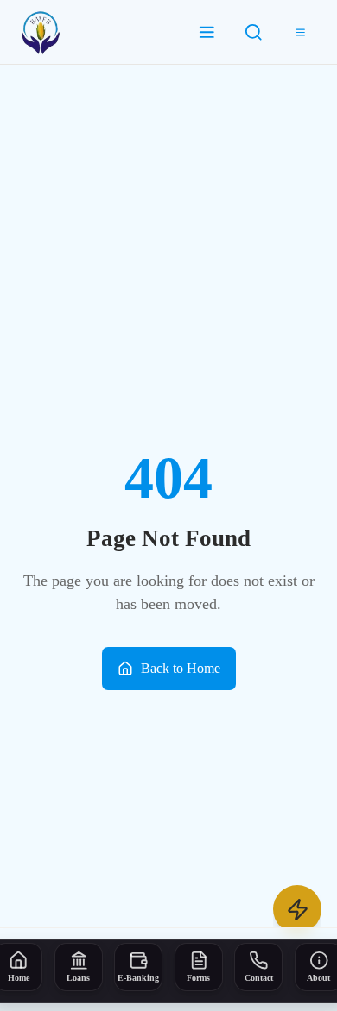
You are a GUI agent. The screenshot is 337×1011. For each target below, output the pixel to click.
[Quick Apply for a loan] (297, 909)
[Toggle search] (254, 31)
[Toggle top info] (207, 31)
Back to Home (180, 668)
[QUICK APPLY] (297, 909)
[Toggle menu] (300, 31)
